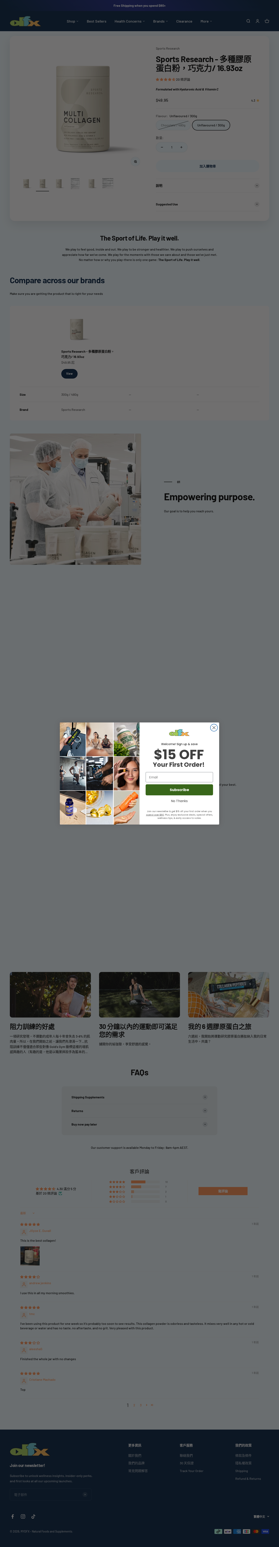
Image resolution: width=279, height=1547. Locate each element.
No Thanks (179, 800)
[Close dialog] (214, 727)
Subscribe (179, 789)
